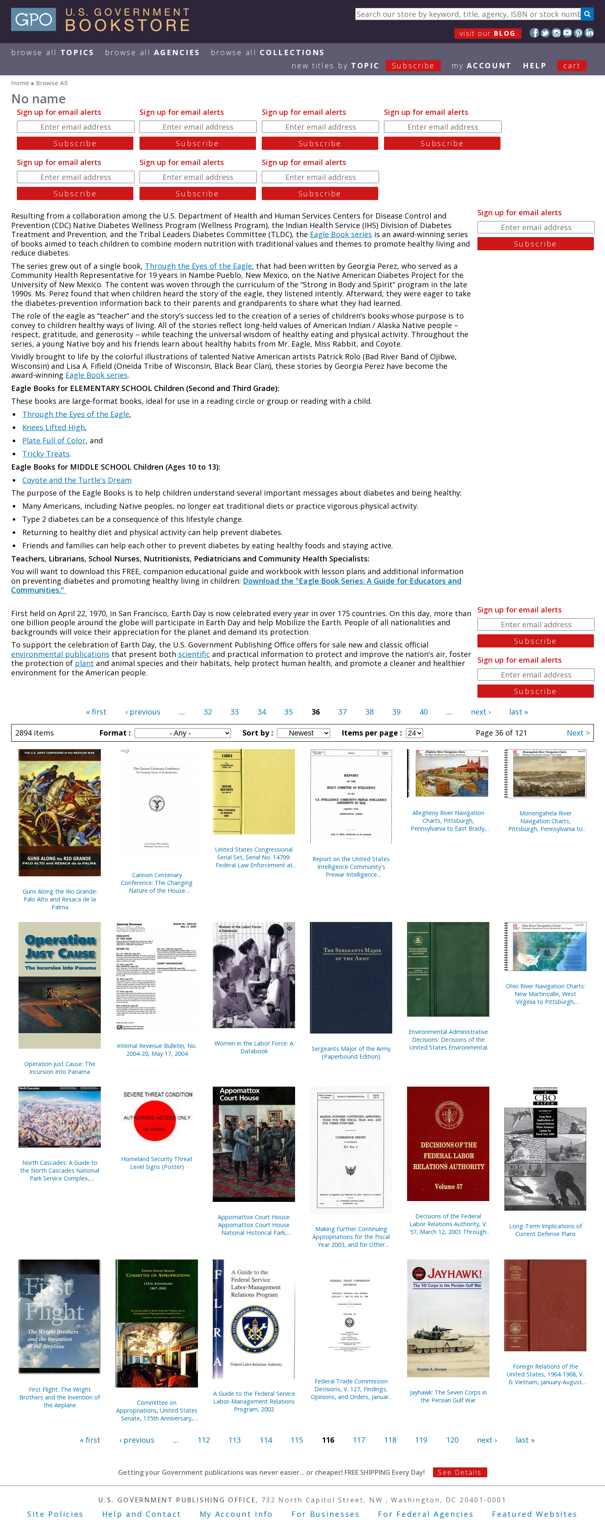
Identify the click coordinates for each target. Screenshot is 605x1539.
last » (518, 712)
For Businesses (325, 1514)
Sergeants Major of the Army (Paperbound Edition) (351, 1052)
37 (342, 712)
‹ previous (143, 712)
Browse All (52, 52)
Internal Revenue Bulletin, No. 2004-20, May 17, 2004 (157, 1049)
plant (84, 663)
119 (421, 1440)
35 (288, 712)
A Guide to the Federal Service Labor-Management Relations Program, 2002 (254, 1401)
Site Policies (55, 1514)
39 (396, 712)
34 (262, 712)
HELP (535, 65)
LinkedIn (589, 32)
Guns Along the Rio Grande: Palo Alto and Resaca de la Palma (60, 899)
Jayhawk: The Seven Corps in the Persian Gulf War (448, 1396)
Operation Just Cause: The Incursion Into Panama (59, 1068)
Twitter (545, 32)
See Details (460, 1472)
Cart (572, 65)
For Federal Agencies (426, 1514)
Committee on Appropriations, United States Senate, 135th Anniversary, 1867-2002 (157, 1410)
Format (114, 733)
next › (481, 712)
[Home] (104, 28)
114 (266, 1440)
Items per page (371, 733)
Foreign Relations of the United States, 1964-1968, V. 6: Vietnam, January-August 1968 (545, 1374)
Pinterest (578, 32)
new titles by (363, 65)
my (481, 65)
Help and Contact (142, 1514)
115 (297, 1440)
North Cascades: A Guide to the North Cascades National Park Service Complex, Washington (59, 1170)
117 (359, 1440)
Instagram (556, 32)
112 (204, 1440)
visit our (488, 33)
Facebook (534, 32)
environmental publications (60, 654)
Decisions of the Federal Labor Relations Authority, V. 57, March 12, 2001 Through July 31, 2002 (448, 1224)
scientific (194, 654)
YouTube (567, 32)
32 (208, 712)
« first (96, 712)
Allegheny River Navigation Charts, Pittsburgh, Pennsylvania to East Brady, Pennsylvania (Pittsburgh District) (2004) (448, 820)
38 (369, 712)
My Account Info (237, 1514)
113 (234, 1440)
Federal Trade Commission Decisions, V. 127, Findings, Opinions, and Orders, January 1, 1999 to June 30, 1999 (351, 1389)
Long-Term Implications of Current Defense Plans (545, 1230)
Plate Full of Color (54, 440)
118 (390, 1440)
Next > (578, 733)
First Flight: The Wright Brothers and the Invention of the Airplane (59, 1397)
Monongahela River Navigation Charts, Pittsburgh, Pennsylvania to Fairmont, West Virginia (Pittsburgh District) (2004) (545, 821)
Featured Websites (535, 1514)
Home (20, 83)
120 (452, 1440)
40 (423, 712)
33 (234, 712)
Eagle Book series (341, 234)
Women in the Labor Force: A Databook (253, 1047)
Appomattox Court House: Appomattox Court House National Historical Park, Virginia (254, 1224)
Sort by (256, 733)
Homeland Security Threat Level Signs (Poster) (157, 1163)
